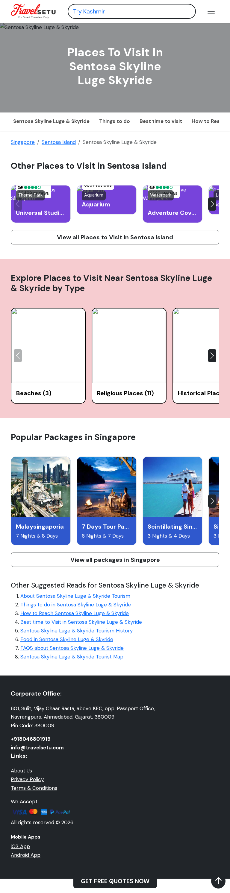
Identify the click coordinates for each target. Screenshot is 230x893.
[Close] (182, 16)
